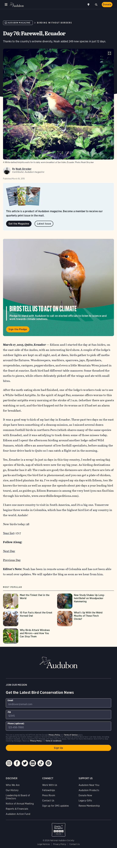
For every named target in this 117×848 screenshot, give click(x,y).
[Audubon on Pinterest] (48, 763)
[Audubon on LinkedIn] (33, 763)
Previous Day (12, 560)
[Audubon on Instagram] (9, 763)
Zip (9, 712)
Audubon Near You (89, 785)
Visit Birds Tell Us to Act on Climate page (58, 287)
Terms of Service (71, 735)
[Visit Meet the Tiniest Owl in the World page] (28, 601)
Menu (6, 5)
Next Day (9, 551)
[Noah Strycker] (7, 170)
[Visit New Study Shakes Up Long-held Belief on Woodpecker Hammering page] (82, 601)
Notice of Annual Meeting (20, 803)
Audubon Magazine (19, 23)
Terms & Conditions (53, 741)
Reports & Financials (17, 808)
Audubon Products (89, 790)
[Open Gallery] (109, 53)
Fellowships (48, 790)
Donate (107, 4)
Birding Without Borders (54, 23)
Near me (88, 4)
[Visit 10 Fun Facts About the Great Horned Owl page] (28, 618)
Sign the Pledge (18, 329)
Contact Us (48, 800)
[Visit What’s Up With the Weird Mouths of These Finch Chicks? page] (82, 618)
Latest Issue (44, 223)
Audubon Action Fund (18, 814)
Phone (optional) (16, 723)
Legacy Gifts (85, 800)
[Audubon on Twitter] (25, 763)
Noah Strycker (23, 168)
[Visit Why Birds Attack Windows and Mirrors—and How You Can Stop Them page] (28, 636)
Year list (8, 533)
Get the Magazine (19, 223)
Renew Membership (89, 805)
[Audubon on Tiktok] (40, 763)
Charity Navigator (58, 828)
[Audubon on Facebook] (17, 763)
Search (96, 4)
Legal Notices (43, 844)
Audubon (16, 4)
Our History (12, 790)
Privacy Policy (59, 844)
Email (10, 700)
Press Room (48, 795)
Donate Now (85, 795)
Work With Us (49, 785)
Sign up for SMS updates (55, 805)
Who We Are (13, 785)
